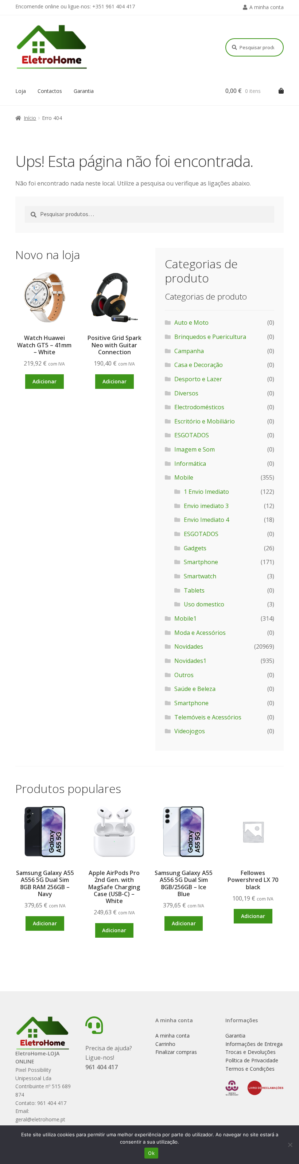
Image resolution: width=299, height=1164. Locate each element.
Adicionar (44, 381)
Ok (151, 1153)
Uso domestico (204, 604)
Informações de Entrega (254, 1043)
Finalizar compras (176, 1051)
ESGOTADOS (191, 435)
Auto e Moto (191, 323)
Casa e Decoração (198, 365)
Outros (184, 675)
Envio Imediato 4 (206, 520)
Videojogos (189, 731)
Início (30, 117)
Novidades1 (190, 661)
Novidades (188, 646)
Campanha (189, 351)
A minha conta (266, 7)
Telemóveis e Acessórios (207, 717)
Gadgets (195, 548)
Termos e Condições (250, 1068)
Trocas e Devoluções (250, 1051)
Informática (190, 464)
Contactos (50, 90)
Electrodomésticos (199, 407)
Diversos (186, 393)
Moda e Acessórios (200, 633)
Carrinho (165, 1043)
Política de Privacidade (251, 1060)
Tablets (194, 590)
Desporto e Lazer (198, 379)
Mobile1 (185, 618)
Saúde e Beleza (194, 689)
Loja (20, 90)
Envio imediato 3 (206, 506)
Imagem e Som (194, 449)
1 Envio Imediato (206, 492)
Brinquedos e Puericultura (210, 337)
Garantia (84, 90)
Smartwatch (200, 576)
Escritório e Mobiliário (204, 421)
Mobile (183, 477)
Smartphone (201, 562)
